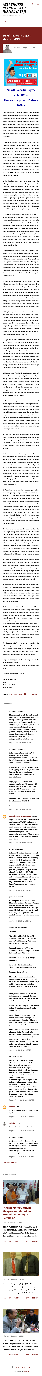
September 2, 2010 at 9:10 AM (21, 1156)
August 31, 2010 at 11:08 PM (20, 1050)
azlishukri (13, 1123)
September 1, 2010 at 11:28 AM (21, 1100)
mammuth (26, 1371)
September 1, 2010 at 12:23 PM (21, 1116)
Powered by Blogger (22, 1367)
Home (6, 21)
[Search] (33, 4)
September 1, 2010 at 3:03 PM (21, 1130)
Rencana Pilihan (15, 694)
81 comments (14, 1298)
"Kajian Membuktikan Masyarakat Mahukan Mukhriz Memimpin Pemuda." (17, 1213)
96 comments (14, 1241)
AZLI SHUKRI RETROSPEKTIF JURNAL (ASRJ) (14, 8)
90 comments (14, 1355)
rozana (12, 1107)
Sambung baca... (32, 1241)
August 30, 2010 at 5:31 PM (20, 742)
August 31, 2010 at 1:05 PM (20, 921)
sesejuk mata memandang (20, 816)
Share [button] (34, 694)
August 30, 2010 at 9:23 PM (20, 842)
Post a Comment (10, 1162)
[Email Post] (25, 694)
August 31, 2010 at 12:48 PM (20, 890)
